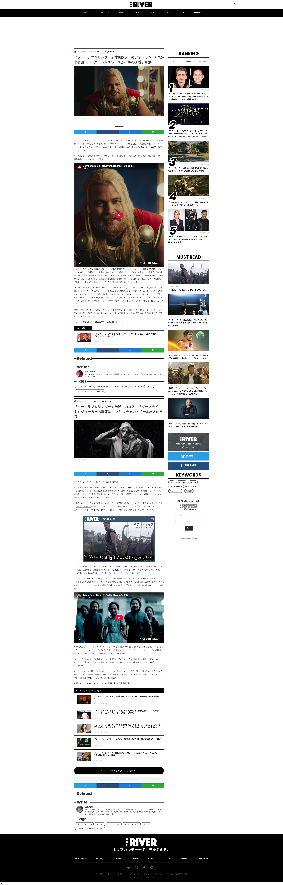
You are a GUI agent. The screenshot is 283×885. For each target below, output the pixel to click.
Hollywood (81, 52)
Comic (152, 13)
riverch (152, 877)
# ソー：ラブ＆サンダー (119, 386)
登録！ (188, 528)
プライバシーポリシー (116, 874)
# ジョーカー (100, 824)
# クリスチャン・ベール (84, 824)
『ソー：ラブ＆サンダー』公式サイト (119, 771)
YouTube (203, 858)
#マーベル (193, 482)
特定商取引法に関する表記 (177, 874)
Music (121, 13)
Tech (167, 13)
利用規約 (99, 874)
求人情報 (158, 874)
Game (137, 13)
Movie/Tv (105, 13)
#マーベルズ (181, 482)
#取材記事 (189, 491)
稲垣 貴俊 (80, 401)
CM (92, 159)
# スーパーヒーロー (102, 386)
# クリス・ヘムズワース (84, 386)
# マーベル (148, 386)
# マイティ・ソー (136, 386)
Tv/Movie (109, 52)
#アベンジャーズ (175, 486)
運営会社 (147, 874)
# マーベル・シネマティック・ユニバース (90, 391)
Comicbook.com (82, 506)
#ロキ (171, 482)
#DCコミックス (189, 486)
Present (197, 13)
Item (182, 13)
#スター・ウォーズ (175, 491)
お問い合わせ (134, 874)
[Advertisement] (141, 30)
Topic (100, 52)
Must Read (86, 13)
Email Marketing (185, 538)
